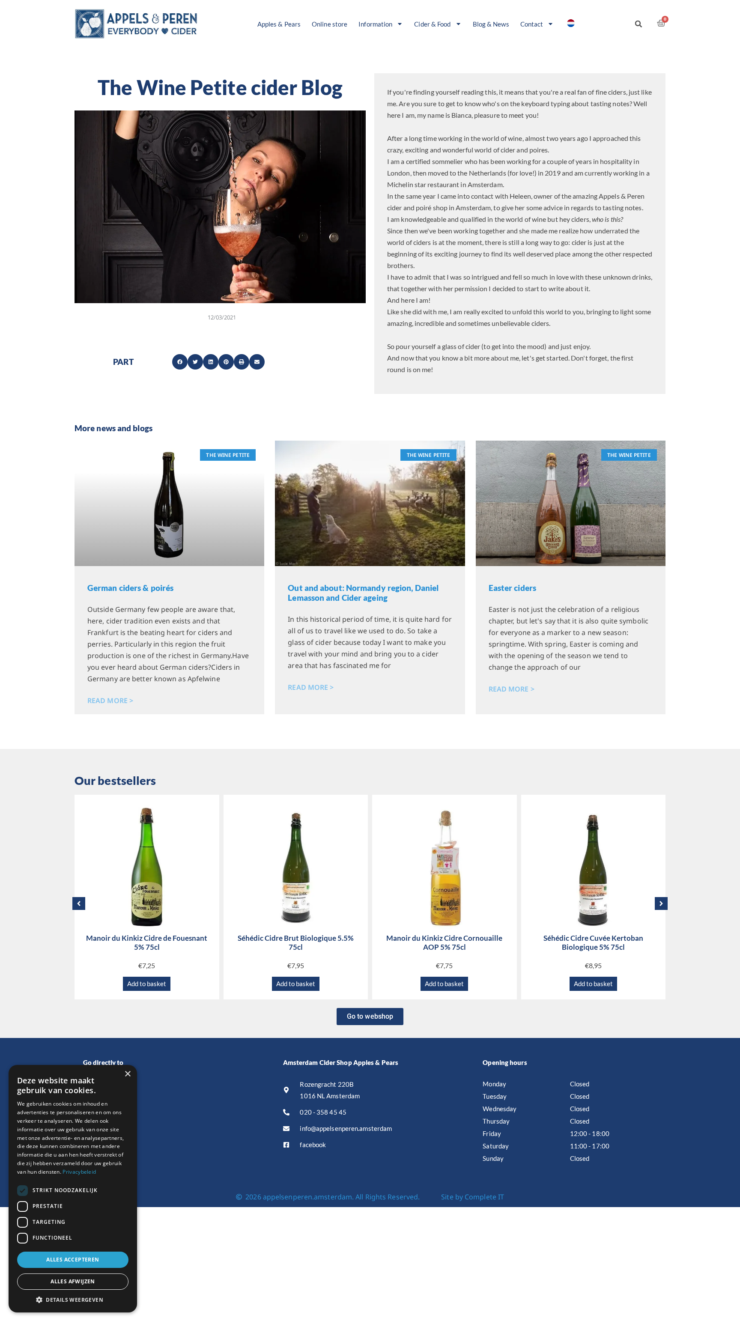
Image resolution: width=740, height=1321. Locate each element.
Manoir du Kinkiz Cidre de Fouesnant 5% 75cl (146, 942)
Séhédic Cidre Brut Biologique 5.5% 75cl (296, 942)
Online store (329, 24)
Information (375, 24)
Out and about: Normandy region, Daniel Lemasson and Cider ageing (363, 592)
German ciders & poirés (130, 588)
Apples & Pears (279, 24)
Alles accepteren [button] (72, 1259)
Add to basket (146, 983)
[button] (638, 24)
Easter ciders (512, 588)
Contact (531, 24)
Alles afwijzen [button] (73, 1281)
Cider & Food (432, 24)
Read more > (110, 700)
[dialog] (73, 1188)
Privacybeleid (79, 1171)
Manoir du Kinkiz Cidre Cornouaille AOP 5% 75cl (444, 942)
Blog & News (491, 24)
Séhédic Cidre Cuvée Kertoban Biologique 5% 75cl (593, 942)
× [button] (127, 1074)
